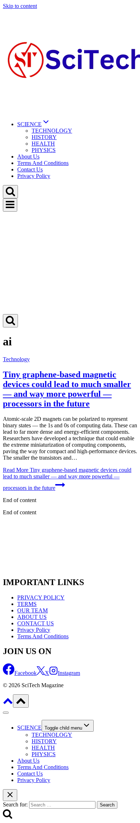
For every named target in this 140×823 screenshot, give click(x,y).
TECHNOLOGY (52, 131)
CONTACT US (35, 623)
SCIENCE (29, 728)
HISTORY (44, 137)
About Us (28, 156)
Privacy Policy (33, 176)
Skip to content (20, 6)
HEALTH (43, 144)
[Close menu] (6, 713)
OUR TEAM (32, 610)
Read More (67, 479)
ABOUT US (32, 617)
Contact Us (30, 169)
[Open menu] (10, 205)
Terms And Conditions (43, 163)
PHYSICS (44, 150)
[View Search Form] (10, 191)
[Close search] (10, 795)
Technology (16, 359)
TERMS (27, 604)
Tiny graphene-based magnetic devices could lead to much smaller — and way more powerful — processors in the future (67, 389)
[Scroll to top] (8, 703)
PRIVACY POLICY (41, 597)
